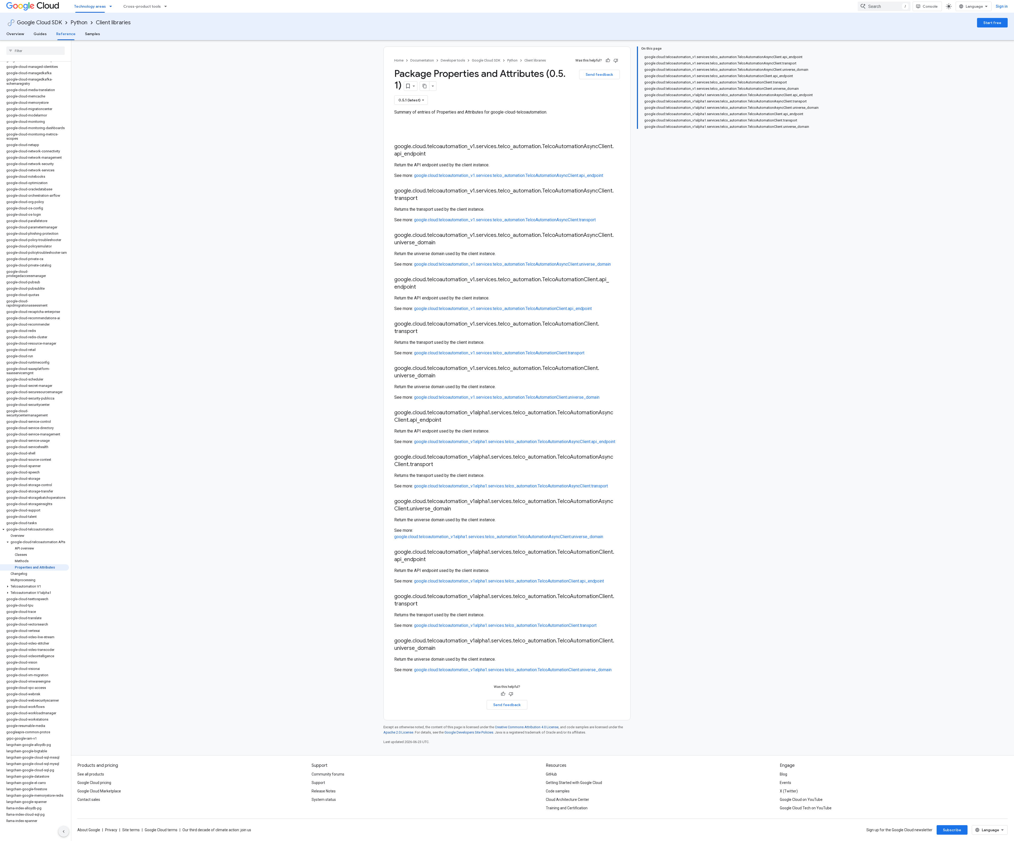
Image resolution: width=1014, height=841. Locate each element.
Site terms (131, 830)
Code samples (558, 791)
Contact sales (88, 799)
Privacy (111, 830)
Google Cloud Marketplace (99, 791)
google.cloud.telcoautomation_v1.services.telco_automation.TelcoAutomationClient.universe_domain (506, 397)
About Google (88, 830)
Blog (783, 774)
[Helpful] (608, 60)
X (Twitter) (789, 791)
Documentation (422, 60)
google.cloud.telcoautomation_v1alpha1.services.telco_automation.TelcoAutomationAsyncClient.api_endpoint (514, 441)
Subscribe (952, 830)
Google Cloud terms (161, 830)
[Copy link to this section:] (399, 133)
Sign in (1002, 6)
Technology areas (90, 6)
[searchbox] (35, 50)
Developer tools (453, 60)
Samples (92, 33)
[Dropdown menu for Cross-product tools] (167, 6)
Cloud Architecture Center (567, 799)
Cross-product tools (142, 6)
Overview (15, 33)
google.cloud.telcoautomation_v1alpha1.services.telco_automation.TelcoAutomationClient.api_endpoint (509, 581)
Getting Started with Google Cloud (574, 783)
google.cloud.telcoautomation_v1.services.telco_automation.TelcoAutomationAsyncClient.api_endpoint (508, 175)
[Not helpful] (616, 60)
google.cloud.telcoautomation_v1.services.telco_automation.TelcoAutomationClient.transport (499, 352)
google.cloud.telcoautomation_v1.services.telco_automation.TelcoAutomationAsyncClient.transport (505, 219)
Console (930, 6)
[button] (34, 529)
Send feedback (599, 74)
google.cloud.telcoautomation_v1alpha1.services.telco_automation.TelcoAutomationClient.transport (505, 625)
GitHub (551, 774)
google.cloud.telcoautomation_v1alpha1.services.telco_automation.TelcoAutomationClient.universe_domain (513, 669)
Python (79, 22)
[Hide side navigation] (63, 831)
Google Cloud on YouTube (801, 799)
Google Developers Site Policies (468, 732)
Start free (992, 22)
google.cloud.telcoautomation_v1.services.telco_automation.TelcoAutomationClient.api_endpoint (503, 308)
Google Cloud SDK (39, 22)
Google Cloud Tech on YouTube (806, 808)
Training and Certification (567, 808)
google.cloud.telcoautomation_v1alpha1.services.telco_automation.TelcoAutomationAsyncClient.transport (511, 485)
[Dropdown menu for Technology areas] (112, 6)
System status (324, 799)
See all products (90, 774)
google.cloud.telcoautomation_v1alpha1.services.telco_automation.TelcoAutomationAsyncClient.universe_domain (498, 536)
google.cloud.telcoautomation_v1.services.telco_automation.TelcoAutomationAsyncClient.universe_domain (512, 264)
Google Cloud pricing (94, 783)
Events (785, 783)
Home (398, 60)
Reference (66, 33)
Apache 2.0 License (398, 732)
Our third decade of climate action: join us (216, 830)
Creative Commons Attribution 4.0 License (526, 727)
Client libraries (113, 22)
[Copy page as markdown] (424, 86)
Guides (40, 33)
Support (318, 783)
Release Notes (324, 791)
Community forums (328, 774)
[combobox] (884, 6)
